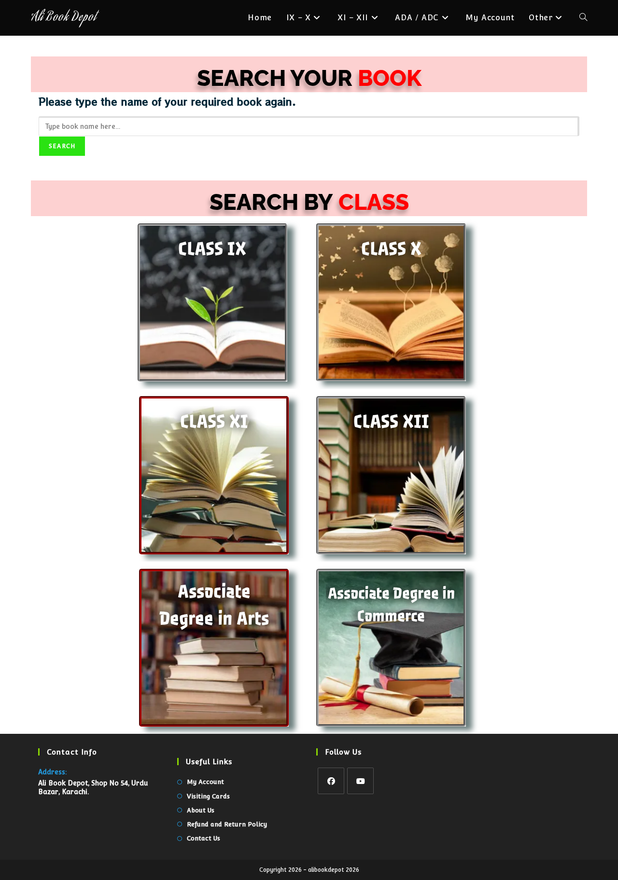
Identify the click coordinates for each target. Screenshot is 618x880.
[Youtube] (360, 781)
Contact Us (203, 838)
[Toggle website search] (583, 18)
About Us (200, 810)
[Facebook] (331, 781)
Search (62, 146)
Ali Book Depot (63, 18)
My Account (205, 781)
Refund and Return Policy (227, 824)
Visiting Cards (208, 796)
